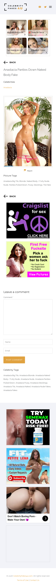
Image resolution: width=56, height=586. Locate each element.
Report (29, 171)
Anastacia (7, 87)
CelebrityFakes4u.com (23, 576)
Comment (8, 297)
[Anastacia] (28, 131)
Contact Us (34, 580)
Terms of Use (22, 580)
